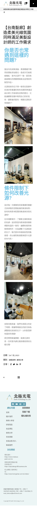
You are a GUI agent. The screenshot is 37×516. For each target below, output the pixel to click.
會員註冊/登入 (11, 441)
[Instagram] (24, 404)
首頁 (7, 412)
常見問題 (9, 437)
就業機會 (26, 408)
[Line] (20, 404)
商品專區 (9, 429)
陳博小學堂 (10, 421)
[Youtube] (16, 404)
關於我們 (9, 416)
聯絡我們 (9, 445)
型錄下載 (26, 412)
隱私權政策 (26, 416)
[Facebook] (13, 404)
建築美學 (12, 360)
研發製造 (9, 425)
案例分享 (20, 360)
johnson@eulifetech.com (14, 493)
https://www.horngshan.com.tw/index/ (17, 474)
